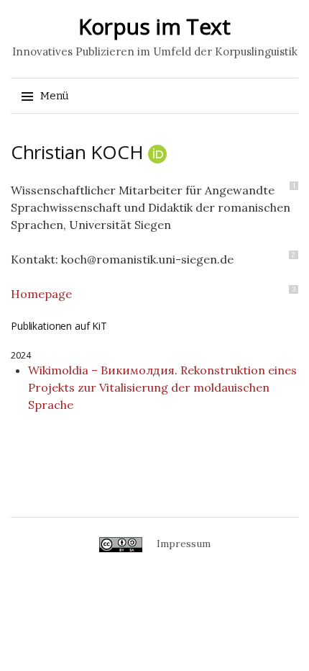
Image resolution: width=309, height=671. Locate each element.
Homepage (41, 294)
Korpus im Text (154, 26)
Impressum (184, 543)
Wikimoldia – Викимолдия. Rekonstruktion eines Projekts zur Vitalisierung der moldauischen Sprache (162, 387)
